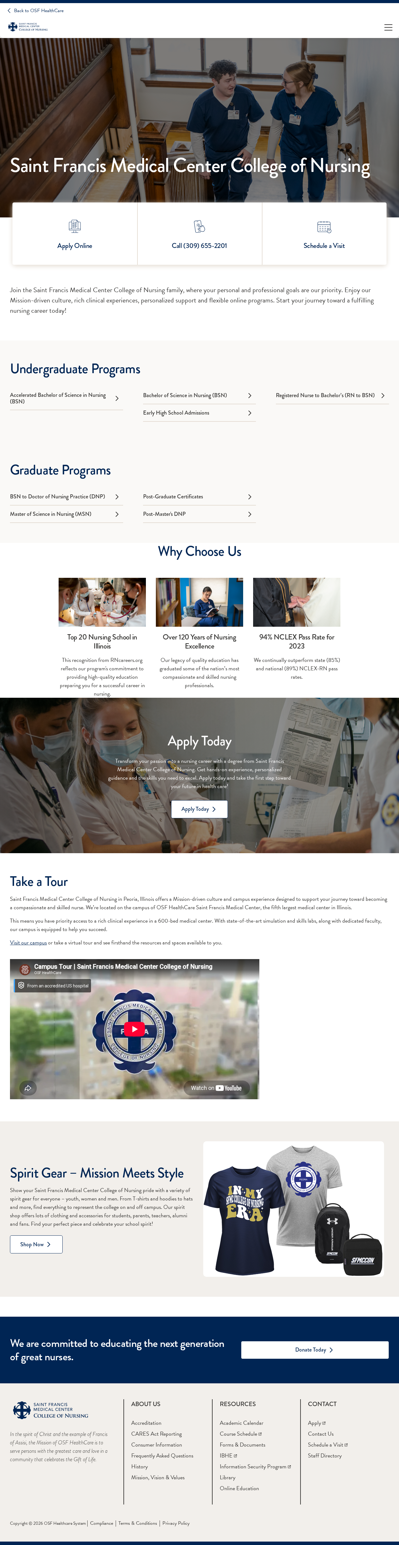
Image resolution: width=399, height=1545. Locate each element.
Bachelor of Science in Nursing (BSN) (185, 395)
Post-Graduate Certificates (173, 496)
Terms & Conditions (137, 1523)
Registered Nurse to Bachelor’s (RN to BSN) (325, 395)
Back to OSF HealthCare (39, 10)
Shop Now (32, 1244)
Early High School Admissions (176, 413)
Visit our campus (28, 942)
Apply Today (195, 809)
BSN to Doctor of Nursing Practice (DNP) (57, 496)
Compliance (101, 1523)
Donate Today (310, 1350)
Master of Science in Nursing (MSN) (50, 514)
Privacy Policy (176, 1523)
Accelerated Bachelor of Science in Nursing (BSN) (58, 398)
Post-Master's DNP (164, 514)
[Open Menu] (388, 27)
